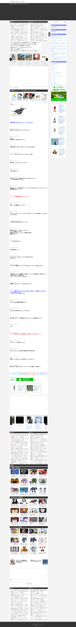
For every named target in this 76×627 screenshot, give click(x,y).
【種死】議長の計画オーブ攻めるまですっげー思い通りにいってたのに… (15, 505)
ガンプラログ (53, 74)
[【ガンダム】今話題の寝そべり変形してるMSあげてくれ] (14, 489)
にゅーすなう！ (53, 78)
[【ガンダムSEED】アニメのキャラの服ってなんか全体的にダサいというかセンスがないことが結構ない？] (33, 510)
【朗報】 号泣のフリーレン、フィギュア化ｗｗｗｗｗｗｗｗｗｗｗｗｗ (21, 47)
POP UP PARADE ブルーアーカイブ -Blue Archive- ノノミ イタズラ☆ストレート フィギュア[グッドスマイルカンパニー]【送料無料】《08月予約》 (62, 130)
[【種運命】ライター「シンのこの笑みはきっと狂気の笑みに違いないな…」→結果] (42, 519)
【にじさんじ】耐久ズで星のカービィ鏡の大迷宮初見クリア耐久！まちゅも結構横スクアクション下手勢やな (25, 42)
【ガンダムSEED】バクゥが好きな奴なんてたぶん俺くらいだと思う (33, 544)
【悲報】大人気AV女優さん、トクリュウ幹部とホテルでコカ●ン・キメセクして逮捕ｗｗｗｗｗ (24, 50)
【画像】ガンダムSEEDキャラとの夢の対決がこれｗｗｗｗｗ (42, 553)
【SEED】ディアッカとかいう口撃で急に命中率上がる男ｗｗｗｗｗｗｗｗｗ (15, 535)
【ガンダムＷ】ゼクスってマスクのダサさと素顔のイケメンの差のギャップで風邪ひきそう (58, 43)
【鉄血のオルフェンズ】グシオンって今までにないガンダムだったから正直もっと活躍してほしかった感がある (33, 486)
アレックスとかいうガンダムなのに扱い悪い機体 (42, 493)
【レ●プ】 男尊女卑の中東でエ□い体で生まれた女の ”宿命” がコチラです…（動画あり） (23, 44)
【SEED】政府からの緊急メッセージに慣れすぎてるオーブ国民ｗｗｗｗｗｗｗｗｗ (15, 553)
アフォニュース (53, 67)
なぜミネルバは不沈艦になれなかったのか (33, 505)
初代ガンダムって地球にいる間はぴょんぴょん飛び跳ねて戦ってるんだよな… (24, 494)
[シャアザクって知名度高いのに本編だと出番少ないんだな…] (42, 471)
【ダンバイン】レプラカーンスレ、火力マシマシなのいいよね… (33, 476)
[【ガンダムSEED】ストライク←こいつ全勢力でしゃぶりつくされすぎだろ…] (33, 549)
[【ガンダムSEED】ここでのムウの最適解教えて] (14, 540)
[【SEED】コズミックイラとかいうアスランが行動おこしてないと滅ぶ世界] (42, 510)
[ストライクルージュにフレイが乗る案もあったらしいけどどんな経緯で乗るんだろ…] (24, 531)
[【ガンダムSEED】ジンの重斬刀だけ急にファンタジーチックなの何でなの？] (24, 471)
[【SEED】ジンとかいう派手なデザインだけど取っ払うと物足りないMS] (24, 540)
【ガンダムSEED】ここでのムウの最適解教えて (15, 544)
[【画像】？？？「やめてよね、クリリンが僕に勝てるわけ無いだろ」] (24, 549)
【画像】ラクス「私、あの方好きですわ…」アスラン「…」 (42, 544)
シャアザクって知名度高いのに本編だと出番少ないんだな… (42, 476)
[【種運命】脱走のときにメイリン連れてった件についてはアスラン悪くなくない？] (42, 501)
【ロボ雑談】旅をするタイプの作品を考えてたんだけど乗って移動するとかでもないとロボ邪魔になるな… (58, 54)
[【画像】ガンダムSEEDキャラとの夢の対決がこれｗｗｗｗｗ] (42, 549)
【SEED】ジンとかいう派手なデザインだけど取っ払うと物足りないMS (24, 544)
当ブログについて (39, 624)
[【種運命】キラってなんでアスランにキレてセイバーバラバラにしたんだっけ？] (24, 519)
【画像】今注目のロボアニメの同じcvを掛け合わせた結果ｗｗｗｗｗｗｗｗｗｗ (15, 524)
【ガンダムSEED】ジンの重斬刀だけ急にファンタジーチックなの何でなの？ (24, 476)
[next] (47, 59)
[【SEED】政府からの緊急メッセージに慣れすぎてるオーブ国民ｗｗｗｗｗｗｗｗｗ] (14, 549)
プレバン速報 (53, 82)
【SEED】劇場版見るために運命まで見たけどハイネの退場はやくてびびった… (24, 515)
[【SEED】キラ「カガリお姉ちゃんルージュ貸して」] (14, 510)
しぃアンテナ (53, 77)
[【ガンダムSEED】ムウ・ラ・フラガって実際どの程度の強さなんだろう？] (24, 501)
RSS (35, 624)
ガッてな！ (53, 71)
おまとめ (52, 70)
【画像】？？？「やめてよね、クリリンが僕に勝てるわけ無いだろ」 (24, 553)
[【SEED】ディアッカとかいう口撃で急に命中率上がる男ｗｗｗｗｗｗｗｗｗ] (14, 531)
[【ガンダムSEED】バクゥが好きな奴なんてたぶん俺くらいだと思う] (33, 540)
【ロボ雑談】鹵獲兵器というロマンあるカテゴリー (42, 485)
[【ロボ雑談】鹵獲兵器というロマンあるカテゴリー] (42, 480)
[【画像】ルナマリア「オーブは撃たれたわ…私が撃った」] (33, 519)
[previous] (11, 59)
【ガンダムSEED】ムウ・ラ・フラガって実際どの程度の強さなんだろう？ (24, 506)
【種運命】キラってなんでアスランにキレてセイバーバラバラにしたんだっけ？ (24, 524)
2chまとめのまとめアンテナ (55, 63)
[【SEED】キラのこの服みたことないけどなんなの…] (42, 531)
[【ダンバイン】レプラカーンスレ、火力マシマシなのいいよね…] (33, 471)
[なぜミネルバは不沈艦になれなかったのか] (33, 501)
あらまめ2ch (53, 68)
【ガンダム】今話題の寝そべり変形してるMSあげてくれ (15, 494)
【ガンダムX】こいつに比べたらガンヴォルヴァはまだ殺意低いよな (15, 476)
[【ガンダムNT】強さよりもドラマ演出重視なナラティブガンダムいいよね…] (24, 480)
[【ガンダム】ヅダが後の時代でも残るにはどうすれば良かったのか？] (33, 489)
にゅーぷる (53, 79)
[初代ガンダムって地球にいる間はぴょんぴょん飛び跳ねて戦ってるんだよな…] (24, 489)
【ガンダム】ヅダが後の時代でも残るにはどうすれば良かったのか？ (33, 494)
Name (11, 579)
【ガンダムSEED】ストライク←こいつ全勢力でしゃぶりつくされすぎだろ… (33, 553)
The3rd (52, 66)
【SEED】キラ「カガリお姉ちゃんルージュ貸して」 (15, 514)
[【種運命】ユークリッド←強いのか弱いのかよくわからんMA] (42, 374)
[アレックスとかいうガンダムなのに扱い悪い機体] (42, 489)
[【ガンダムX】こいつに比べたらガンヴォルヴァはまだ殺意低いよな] (14, 471)
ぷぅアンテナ (53, 81)
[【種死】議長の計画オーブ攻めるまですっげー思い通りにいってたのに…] (14, 501)
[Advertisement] (38, 13)
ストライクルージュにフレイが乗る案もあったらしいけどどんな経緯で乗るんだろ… (24, 535)
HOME (33, 624)
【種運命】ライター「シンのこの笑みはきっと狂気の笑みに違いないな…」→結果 (42, 524)
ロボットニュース (17, 1)
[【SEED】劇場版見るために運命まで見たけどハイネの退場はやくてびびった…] (24, 510)
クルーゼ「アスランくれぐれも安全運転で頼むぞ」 (33, 535)
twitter (43, 624)
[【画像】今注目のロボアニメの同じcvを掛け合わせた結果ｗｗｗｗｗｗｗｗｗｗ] (14, 519)
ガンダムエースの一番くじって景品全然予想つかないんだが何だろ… (20, 45)
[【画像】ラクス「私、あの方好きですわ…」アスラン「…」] (42, 540)
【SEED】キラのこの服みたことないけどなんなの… (42, 535)
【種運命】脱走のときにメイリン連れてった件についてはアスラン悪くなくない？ (42, 506)
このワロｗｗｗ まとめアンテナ (56, 75)
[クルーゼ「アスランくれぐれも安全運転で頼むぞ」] (33, 531)
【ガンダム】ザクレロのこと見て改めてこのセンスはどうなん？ (15, 485)
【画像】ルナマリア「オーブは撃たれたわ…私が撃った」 (33, 523)
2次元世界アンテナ (54, 64)
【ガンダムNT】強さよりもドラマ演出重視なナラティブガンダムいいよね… (24, 485)
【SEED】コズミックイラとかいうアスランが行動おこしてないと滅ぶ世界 (42, 515)
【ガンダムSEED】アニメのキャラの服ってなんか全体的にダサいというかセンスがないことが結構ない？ (33, 515)
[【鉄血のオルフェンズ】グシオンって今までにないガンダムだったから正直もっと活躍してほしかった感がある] (33, 480)
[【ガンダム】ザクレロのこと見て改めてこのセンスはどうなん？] (14, 480)
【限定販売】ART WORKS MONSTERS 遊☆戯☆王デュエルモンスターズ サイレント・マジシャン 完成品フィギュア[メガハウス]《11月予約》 (62, 140)
